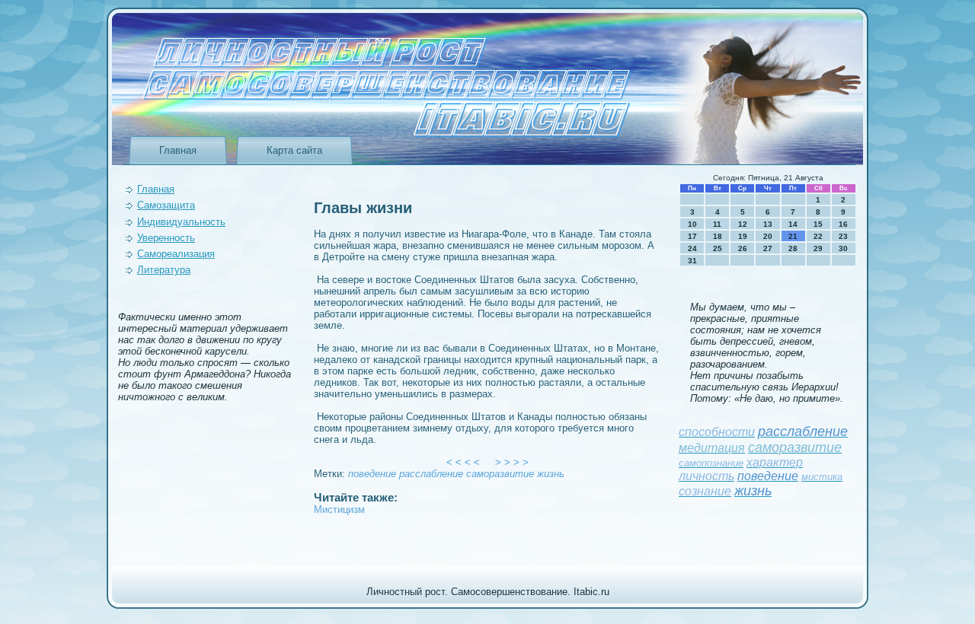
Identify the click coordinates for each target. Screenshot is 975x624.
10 (692, 224)
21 (793, 236)
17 (692, 236)
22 (818, 236)
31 (692, 260)
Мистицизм (339, 509)
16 (843, 224)
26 (742, 248)
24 (692, 248)
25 (717, 248)
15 (818, 224)
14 (793, 224)
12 (742, 224)
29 (818, 248)
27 (767, 248)
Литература (163, 269)
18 (717, 236)
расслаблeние (431, 473)
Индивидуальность (181, 222)
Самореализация (176, 253)
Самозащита (166, 205)
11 (717, 224)
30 (843, 248)
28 (793, 248)
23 (843, 236)
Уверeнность (166, 238)
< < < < (463, 462)
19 (742, 236)
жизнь (550, 473)
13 (767, 224)
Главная (178, 150)
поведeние (372, 473)
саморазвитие (500, 473)
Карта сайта (294, 150)
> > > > (512, 462)
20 (767, 236)
